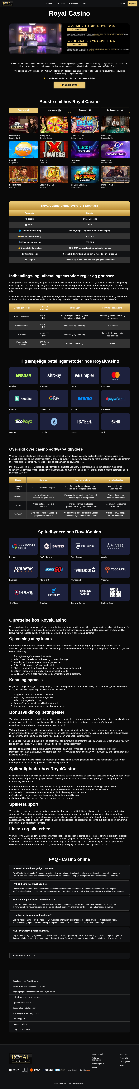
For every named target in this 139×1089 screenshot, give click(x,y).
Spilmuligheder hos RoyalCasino (27, 1013)
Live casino (52, 110)
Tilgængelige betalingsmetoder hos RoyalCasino (34, 992)
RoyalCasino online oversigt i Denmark (29, 986)
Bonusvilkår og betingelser (24, 1008)
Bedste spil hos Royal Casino (25, 981)
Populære (22, 110)
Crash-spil (83, 110)
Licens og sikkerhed (21, 1024)
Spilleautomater (113, 110)
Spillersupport (19, 1019)
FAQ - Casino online (21, 1030)
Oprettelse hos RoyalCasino (25, 1002)
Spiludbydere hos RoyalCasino (26, 997)
